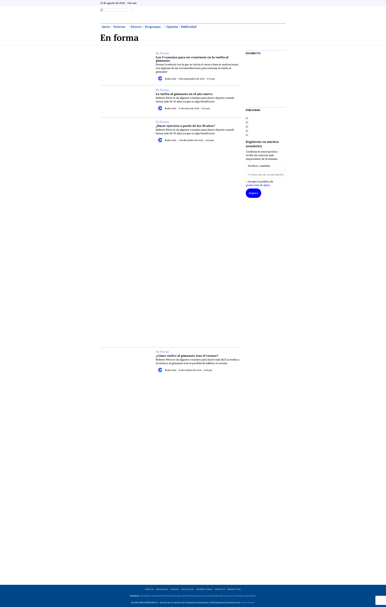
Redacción (170, 78)
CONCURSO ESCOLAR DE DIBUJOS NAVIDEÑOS (235, 596)
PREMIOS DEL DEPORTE (200, 596)
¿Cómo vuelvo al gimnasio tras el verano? (187, 355)
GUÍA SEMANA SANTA (177, 596)
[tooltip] (253, 3)
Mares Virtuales (248, 602)
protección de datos (258, 185)
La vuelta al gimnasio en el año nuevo (184, 94)
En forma (162, 53)
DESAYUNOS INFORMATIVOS (153, 596)
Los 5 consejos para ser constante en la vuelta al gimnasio (192, 59)
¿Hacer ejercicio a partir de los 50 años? (185, 125)
